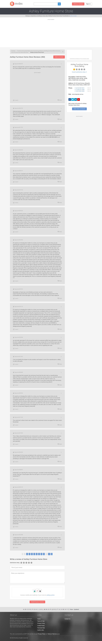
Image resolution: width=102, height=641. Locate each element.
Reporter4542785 (18, 239)
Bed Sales (27, 50)
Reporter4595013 (18, 170)
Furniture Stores (21, 50)
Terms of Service (52, 634)
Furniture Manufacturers (54, 50)
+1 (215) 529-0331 (79, 88)
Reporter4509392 (18, 393)
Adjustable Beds (24, 52)
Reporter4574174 (18, 306)
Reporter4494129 (18, 487)
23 (49, 554)
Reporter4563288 (18, 534)
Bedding (46, 50)
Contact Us (67, 619)
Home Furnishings (35, 50)
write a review (73, 15)
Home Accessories (15, 52)
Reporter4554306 (18, 452)
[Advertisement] (51, 32)
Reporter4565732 (18, 108)
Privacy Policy (41, 623)
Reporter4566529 (18, 150)
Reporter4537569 (18, 433)
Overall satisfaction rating (79, 72)
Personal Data (41, 628)
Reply (60, 100)
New (71, 609)
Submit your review (37, 602)
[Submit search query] (59, 4)
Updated (76, 609)
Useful (16, 100)
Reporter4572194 (18, 189)
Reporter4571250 (18, 417)
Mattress (41, 50)
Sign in (88, 4)
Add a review (59, 57)
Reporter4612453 (18, 356)
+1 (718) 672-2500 (79, 89)
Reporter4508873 (18, 469)
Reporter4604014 (18, 63)
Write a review (78, 4)
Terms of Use (40, 621)
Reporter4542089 (18, 372)
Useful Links (40, 630)
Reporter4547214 (18, 289)
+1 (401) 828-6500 (79, 91)
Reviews (13, 50)
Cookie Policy (41, 625)
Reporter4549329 (18, 210)
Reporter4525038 (18, 337)
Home (38, 619)
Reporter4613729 (18, 127)
